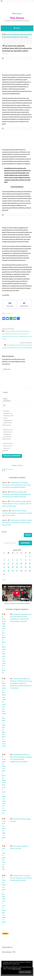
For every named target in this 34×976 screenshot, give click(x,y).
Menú (18, 28)
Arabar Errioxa (17, 465)
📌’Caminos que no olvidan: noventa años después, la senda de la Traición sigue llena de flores (17, 513)
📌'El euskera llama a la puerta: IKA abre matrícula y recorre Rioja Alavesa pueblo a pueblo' (21, 878)
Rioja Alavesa (17, 18)
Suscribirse (25, 543)
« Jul (3, 579)
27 (17, 571)
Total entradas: (7, 952)
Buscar (4, 532)
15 (25, 563)
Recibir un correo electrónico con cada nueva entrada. (8, 447)
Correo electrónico (7, 401)
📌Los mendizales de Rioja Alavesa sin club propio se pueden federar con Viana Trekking (17, 345)
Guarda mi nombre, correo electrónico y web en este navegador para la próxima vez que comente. (8, 418)
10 (4, 563)
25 (8, 571)
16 (30, 563)
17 (4, 567)
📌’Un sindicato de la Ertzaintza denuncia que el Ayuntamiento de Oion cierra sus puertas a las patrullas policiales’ (16, 485)
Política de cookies (16, 968)
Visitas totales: (7, 947)
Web (4, 405)
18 (8, 567)
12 (13, 563)
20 (17, 567)
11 (8, 563)
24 (4, 571)
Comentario (6, 370)
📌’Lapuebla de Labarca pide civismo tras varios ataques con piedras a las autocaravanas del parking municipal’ (16, 494)
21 (21, 567)
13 (17, 563)
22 (25, 567)
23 (30, 567)
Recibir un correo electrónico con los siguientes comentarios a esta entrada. (8, 434)
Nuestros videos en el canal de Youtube (17, 603)
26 (13, 571)
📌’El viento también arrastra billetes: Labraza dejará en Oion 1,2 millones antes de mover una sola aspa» (16, 504)
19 (13, 567)
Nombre (5, 392)
